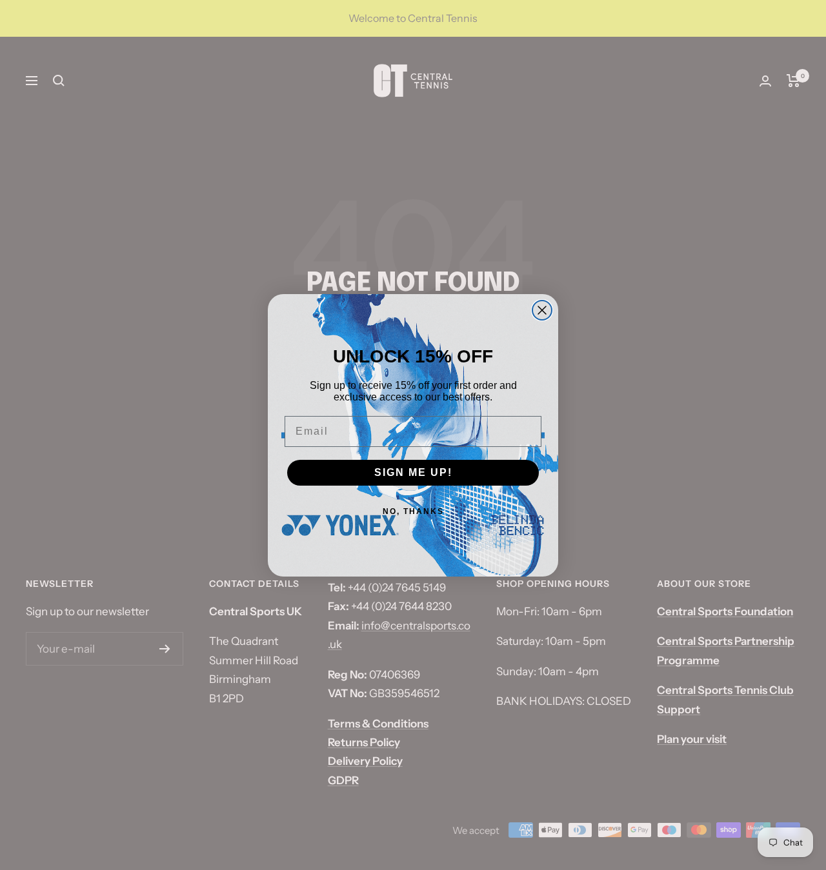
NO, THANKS (413, 511)
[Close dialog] (542, 310)
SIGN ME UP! (413, 472)
